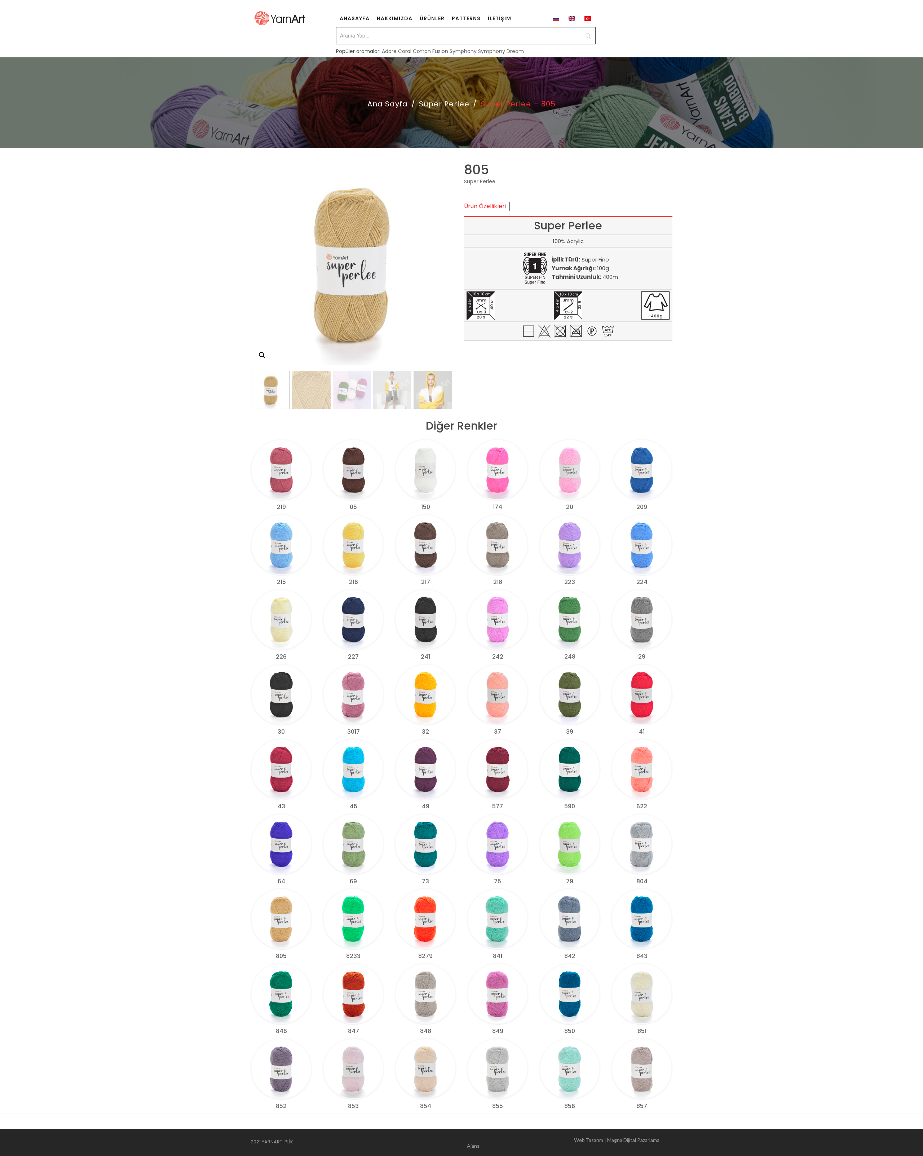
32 (425, 732)
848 (425, 1031)
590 (569, 806)
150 (425, 507)
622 (641, 806)
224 (642, 582)
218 (497, 582)
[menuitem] (354, 18)
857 (641, 1106)
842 (569, 956)
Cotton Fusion (430, 51)
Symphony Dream (501, 51)
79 (569, 881)
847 (353, 1031)
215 (281, 582)
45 (353, 806)
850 (569, 1031)
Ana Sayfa (387, 104)
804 (642, 881)
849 (497, 1031)
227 (353, 656)
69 (353, 881)
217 (425, 582)
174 (497, 507)
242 (497, 656)
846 (281, 1031)
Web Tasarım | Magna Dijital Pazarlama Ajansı (563, 1143)
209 (641, 507)
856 (569, 1106)
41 (642, 732)
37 (497, 732)
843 (642, 956)
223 (569, 582)
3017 (353, 732)
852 (281, 1106)
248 (569, 656)
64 (281, 881)
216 (353, 582)
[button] (262, 355)
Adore (389, 51)
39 (569, 732)
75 (497, 881)
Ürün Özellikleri (485, 206)
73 (425, 881)
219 (281, 507)
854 (425, 1106)
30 (281, 732)
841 (497, 956)
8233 (353, 956)
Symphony (463, 51)
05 (353, 507)
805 (281, 956)
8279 (425, 956)
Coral (404, 51)
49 (425, 806)
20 (569, 507)
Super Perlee (444, 104)
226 (281, 656)
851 (641, 1031)
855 (497, 1106)
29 (641, 656)
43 (281, 806)
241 (425, 656)
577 (497, 806)
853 (353, 1106)
